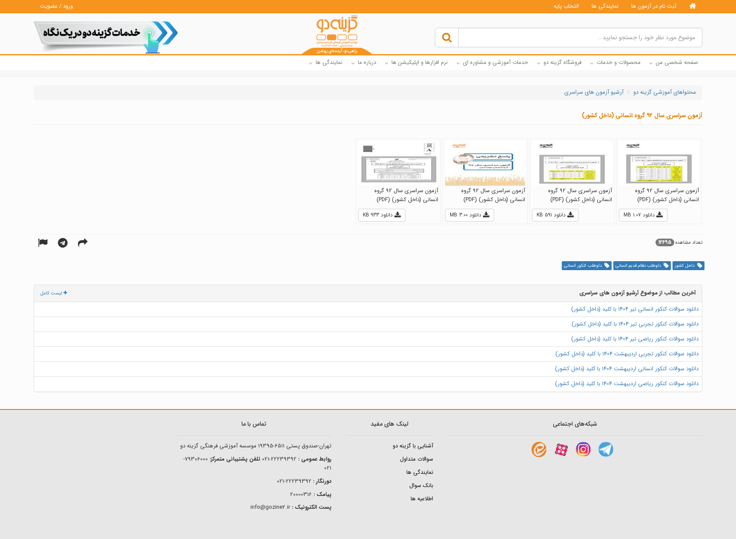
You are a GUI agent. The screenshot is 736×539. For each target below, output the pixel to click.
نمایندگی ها (605, 6)
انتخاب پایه (566, 6)
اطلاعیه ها (422, 498)
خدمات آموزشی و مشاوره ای (495, 62)
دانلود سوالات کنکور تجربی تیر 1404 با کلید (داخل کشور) (635, 324)
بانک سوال (421, 485)
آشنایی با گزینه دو (413, 445)
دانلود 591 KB (552, 215)
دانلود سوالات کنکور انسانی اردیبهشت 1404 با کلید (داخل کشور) (627, 368)
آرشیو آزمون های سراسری (594, 92)
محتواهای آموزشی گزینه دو (664, 92)
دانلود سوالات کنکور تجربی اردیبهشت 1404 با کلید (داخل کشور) (627, 353)
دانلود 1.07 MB (640, 215)
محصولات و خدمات (619, 62)
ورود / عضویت (56, 6)
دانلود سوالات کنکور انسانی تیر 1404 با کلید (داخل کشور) (635, 309)
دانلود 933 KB (378, 215)
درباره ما (367, 62)
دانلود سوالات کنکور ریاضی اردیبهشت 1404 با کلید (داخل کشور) (627, 383)
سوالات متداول (416, 459)
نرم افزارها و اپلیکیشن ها (419, 62)
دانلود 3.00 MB (466, 215)
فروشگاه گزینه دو (562, 62)
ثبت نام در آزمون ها (653, 6)
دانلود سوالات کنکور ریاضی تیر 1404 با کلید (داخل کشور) (635, 338)
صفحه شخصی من (677, 62)
